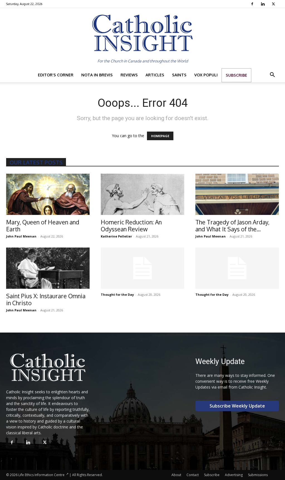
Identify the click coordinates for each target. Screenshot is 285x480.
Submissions (258, 474)
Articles (155, 74)
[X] (274, 4)
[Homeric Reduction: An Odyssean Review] (142, 194)
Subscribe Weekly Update (237, 406)
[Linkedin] (263, 4)
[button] (272, 75)
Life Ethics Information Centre (41, 474)
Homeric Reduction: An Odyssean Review (131, 225)
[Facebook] (253, 4)
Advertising (234, 474)
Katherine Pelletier (116, 236)
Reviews (129, 74)
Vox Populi (206, 74)
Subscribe (236, 75)
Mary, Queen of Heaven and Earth (42, 225)
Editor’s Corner (55, 74)
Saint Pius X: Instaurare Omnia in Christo (45, 299)
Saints (179, 74)
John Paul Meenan (21, 236)
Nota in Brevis (97, 74)
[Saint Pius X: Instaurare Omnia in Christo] (48, 268)
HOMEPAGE (160, 136)
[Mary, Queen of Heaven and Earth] (48, 194)
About (176, 474)
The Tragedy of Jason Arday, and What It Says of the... (232, 225)
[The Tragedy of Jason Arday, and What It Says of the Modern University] (237, 194)
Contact (192, 474)
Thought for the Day (117, 294)
